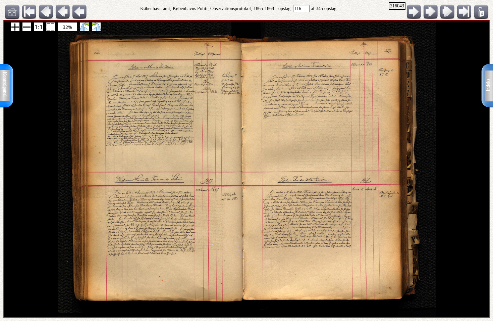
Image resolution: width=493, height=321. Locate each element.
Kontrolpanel (4, 84)
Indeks (488, 85)
